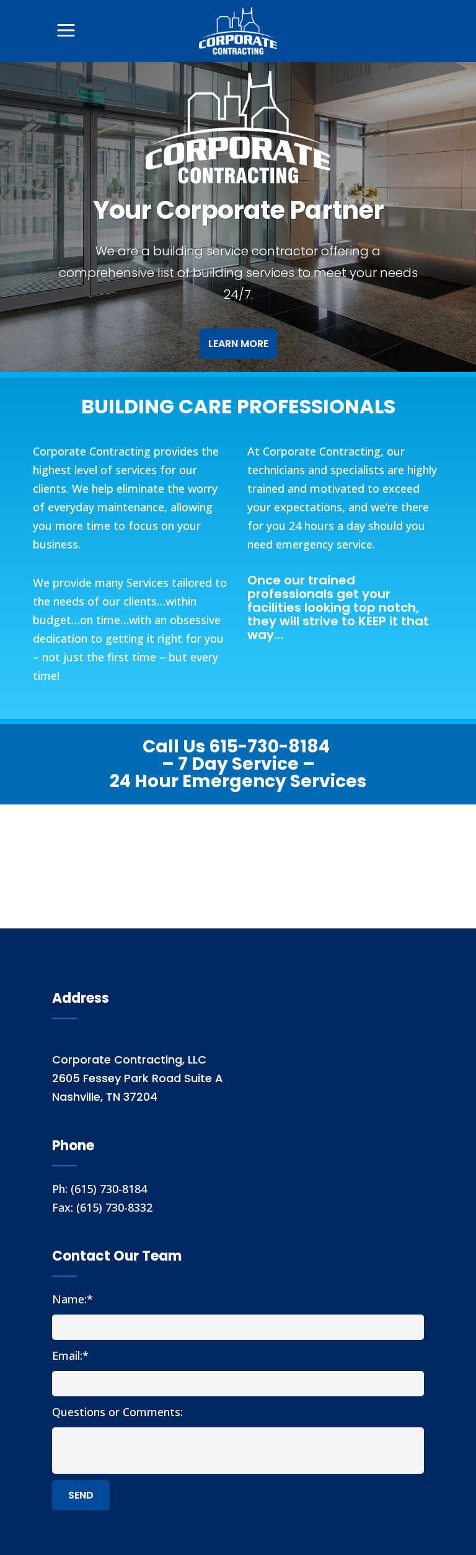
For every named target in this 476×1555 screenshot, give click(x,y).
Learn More (238, 344)
